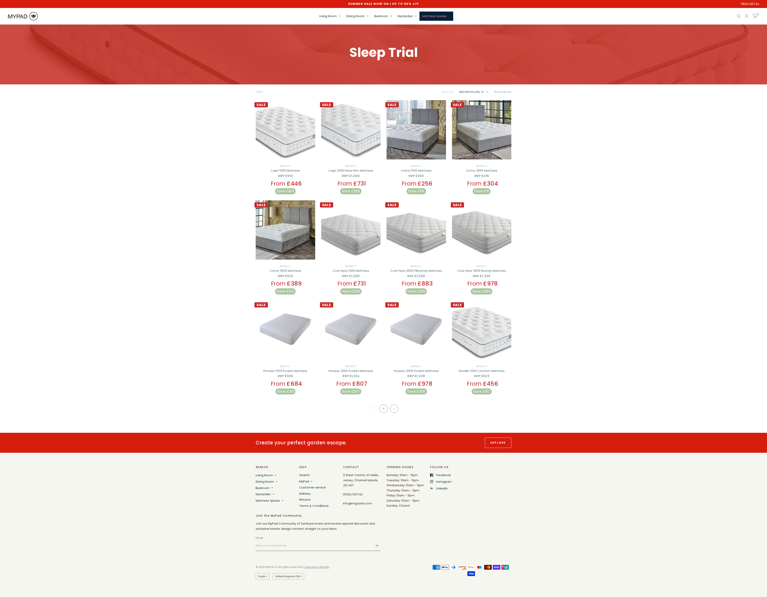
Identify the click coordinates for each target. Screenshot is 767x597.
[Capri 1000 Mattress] (285, 130)
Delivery (305, 493)
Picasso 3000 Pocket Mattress (416, 371)
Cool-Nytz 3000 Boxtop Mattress (481, 271)
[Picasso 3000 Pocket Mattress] (416, 330)
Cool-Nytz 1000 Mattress (351, 271)
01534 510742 (750, 4)
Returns (305, 499)
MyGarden (405, 16)
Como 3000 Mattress (285, 271)
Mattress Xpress (434, 16)
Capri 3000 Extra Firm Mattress (350, 170)
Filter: (260, 92)
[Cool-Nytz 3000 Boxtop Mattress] (482, 230)
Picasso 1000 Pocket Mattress (285, 371)
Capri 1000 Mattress (285, 170)
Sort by (447, 92)
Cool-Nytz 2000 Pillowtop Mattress (416, 271)
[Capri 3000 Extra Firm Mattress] (351, 130)
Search (304, 475)
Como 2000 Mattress (481, 170)
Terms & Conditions (314, 506)
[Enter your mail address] (377, 546)
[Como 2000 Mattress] (482, 130)
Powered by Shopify (316, 567)
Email (259, 538)
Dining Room (355, 16)
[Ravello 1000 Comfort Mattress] (482, 330)
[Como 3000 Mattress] (285, 230)
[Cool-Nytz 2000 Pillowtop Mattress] (416, 230)
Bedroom (381, 16)
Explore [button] (498, 443)
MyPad (304, 481)
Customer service (312, 487)
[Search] (739, 16)
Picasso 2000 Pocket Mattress (351, 371)
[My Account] (746, 16)
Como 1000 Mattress (416, 170)
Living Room (328, 16)
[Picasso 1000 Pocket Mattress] (285, 330)
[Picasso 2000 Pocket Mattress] (351, 330)
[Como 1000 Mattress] (416, 130)
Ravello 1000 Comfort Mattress (482, 371)
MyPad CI (285, 166)
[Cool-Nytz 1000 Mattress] (351, 230)
